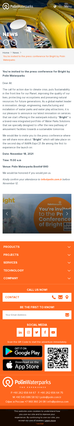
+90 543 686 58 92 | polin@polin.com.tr (38, 397)
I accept (40, 423)
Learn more (50, 420)
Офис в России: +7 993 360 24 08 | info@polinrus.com (37, 401)
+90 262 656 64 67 (24, 392)
